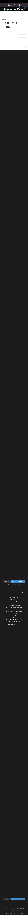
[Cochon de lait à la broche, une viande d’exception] (14, 717)
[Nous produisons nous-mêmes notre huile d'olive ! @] (14, 747)
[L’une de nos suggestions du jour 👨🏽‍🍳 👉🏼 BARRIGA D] (14, 440)
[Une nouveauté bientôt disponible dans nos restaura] (14, 569)
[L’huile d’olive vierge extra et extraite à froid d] (14, 361)
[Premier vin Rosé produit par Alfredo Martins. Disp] (14, 547)
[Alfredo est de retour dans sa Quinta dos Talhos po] (14, 328)
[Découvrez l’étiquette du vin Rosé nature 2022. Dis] (14, 525)
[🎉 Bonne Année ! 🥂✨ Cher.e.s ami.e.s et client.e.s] (14, 268)
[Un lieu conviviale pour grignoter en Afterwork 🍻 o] (14, 240)
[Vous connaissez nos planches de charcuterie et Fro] (14, 159)
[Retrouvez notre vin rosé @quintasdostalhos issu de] (14, 731)
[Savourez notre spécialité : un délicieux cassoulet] (14, 657)
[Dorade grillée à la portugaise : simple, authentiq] (14, 685)
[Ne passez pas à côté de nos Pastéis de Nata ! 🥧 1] (14, 816)
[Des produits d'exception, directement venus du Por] (14, 765)
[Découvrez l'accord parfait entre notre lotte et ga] (14, 833)
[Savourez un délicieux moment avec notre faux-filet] (14, 672)
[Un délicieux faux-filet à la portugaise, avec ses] (14, 804)
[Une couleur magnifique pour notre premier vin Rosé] (14, 501)
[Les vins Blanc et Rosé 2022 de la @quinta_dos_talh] (14, 475)
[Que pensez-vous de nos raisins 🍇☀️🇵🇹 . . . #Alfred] (14, 307)
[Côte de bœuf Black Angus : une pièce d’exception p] (14, 695)
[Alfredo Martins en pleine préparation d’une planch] (14, 201)
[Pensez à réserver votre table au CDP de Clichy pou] (14, 857)
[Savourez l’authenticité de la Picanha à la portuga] (14, 846)
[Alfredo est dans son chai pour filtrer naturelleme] (14, 122)
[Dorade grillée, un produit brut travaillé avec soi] (14, 792)
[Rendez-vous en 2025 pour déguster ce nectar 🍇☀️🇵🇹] (14, 287)
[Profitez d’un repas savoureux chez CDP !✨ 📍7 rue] (14, 880)
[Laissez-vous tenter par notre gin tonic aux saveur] (14, 639)
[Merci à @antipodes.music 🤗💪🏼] (14, 346)
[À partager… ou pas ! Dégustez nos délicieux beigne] (14, 869)
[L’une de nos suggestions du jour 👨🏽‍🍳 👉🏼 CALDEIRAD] (14, 396)
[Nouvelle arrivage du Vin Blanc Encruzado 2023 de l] (14, 71)
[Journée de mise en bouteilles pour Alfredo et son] (14, 96)
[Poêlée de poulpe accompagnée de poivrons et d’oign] (14, 890)
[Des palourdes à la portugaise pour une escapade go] (14, 706)
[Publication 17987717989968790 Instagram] (14, 342)
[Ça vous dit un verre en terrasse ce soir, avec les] (14, 779)
